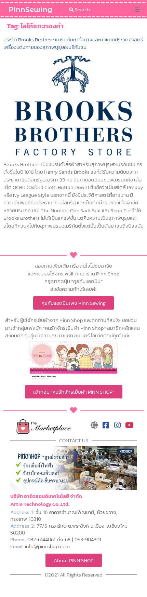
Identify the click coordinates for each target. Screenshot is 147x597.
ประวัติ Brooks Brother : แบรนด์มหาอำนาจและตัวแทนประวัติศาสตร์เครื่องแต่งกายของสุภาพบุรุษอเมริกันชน (73, 43)
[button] (137, 9)
